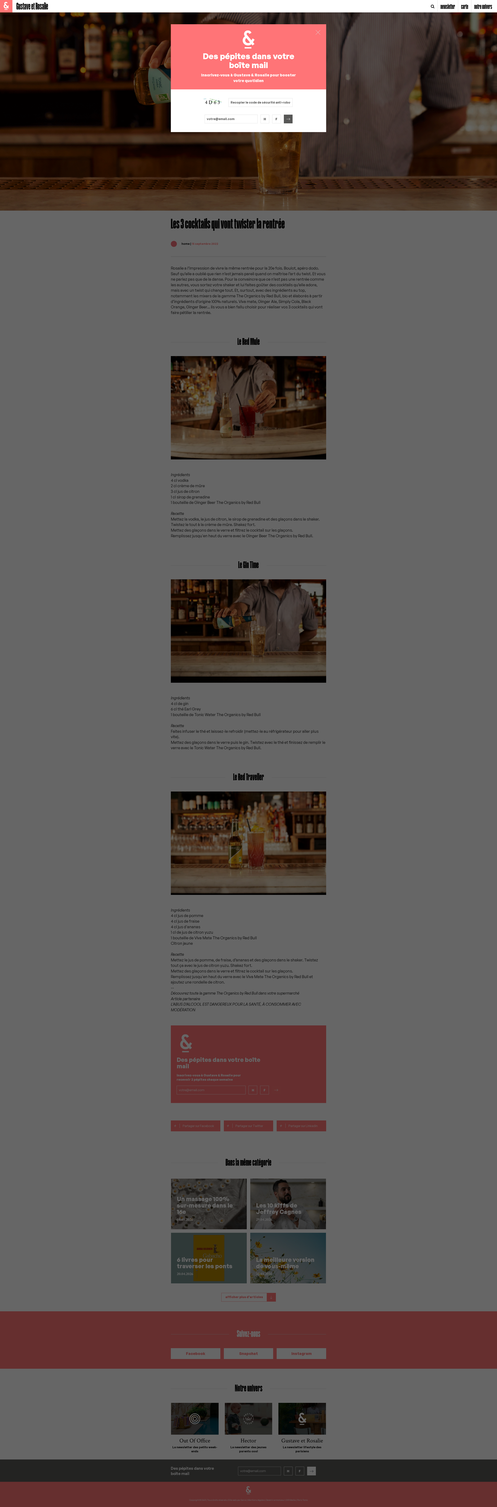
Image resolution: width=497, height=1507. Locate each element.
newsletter (448, 7)
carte (464, 7)
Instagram (301, 1353)
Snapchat (248, 1353)
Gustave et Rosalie (32, 6)
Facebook (195, 1353)
